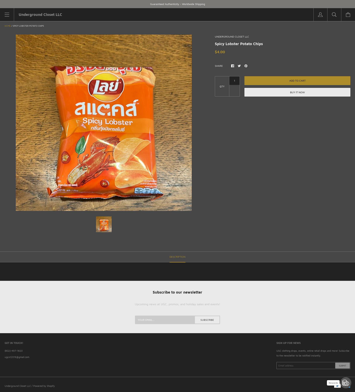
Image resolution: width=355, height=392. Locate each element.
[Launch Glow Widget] (345, 382)
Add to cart (297, 80)
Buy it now (297, 92)
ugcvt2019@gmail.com (17, 357)
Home (8, 25)
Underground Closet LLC (18, 385)
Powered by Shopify (44, 385)
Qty (222, 86)
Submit (342, 365)
